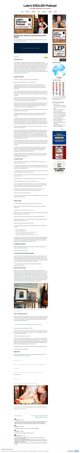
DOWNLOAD (16, 56)
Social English (30, 407)
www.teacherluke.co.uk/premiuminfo (22, 72)
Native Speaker (19, 407)
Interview (39, 406)
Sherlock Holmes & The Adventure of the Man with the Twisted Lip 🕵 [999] (59, 107)
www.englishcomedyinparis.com (19, 265)
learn (18, 408)
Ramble (26, 407)
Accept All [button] (76, 451)
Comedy (26, 406)
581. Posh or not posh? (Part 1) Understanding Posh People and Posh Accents (28, 324)
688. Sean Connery (18, 415)
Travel (34, 407)
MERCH (55, 11)
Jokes (42, 406)
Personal (23, 407)
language (44, 406)
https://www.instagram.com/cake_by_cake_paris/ (22, 355)
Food (34, 406)
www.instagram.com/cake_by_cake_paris (21, 250)
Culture (29, 406)
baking (40, 407)
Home (22, 11)
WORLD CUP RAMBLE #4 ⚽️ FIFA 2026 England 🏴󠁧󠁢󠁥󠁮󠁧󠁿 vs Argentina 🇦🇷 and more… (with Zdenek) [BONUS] (60, 114)
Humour (36, 406)
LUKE (39, 11)
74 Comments (16, 38)
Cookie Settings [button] (70, 451)
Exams (31, 406)
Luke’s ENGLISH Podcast (40, 5)
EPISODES (27, 11)
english (44, 407)
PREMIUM (33, 11)
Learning (15, 407)
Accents (23, 406)
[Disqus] (31, 431)
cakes (42, 407)
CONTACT (44, 11)
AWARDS (50, 11)
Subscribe (63, 59)
